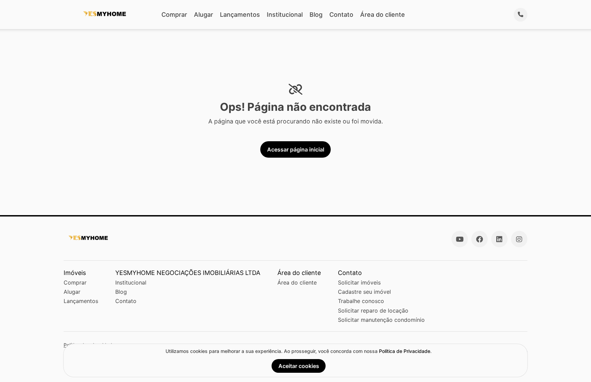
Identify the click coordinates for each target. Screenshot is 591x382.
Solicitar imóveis (359, 282)
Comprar (174, 14)
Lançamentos (240, 14)
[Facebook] (479, 239)
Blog (316, 14)
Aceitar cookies (298, 366)
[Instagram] (519, 239)
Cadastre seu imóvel (364, 291)
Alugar (203, 14)
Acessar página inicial (295, 149)
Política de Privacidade (404, 351)
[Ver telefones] (520, 15)
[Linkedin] (499, 239)
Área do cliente (382, 14)
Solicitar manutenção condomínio (381, 319)
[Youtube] (459, 239)
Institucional (285, 14)
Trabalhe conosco (361, 301)
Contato (341, 14)
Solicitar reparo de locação (373, 310)
